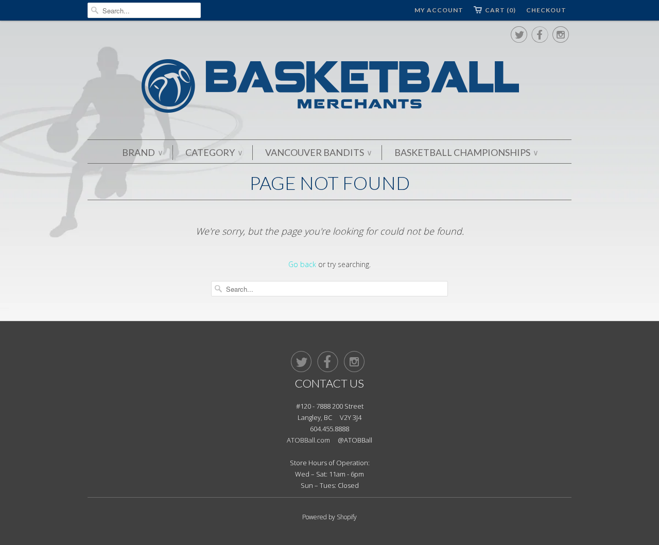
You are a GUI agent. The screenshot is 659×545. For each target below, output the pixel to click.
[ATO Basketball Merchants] (329, 87)
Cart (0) (500, 10)
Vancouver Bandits (318, 152)
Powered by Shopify (329, 517)
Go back (302, 264)
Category (213, 152)
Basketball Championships (465, 152)
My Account (438, 10)
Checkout (546, 10)
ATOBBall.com (308, 440)
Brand (142, 152)
